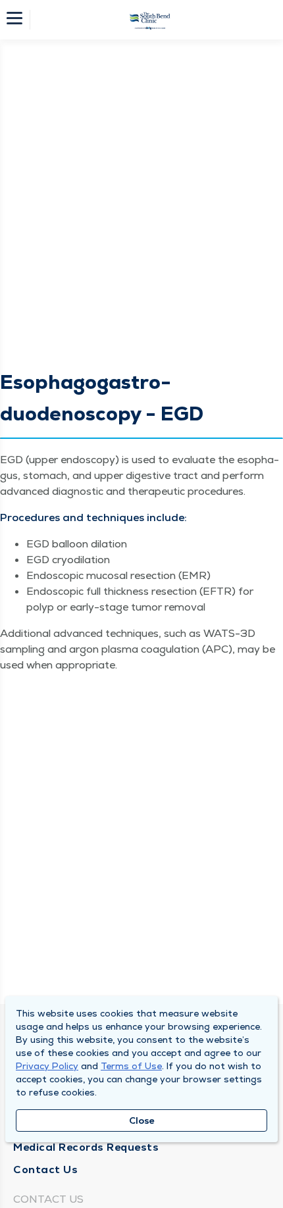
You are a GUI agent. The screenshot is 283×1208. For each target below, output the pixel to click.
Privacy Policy (47, 1066)
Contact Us (45, 1169)
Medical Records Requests (86, 1147)
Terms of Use (131, 1066)
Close (142, 1120)
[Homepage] (150, 20)
